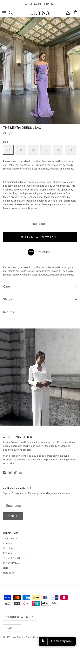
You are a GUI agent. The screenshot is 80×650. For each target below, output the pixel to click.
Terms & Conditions (13, 558)
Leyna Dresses (17, 637)
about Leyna (10, 538)
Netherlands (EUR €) (17, 616)
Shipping (9, 299)
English (9, 628)
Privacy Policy (11, 562)
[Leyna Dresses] (40, 12)
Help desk (8, 572)
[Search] (13, 12)
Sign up (13, 516)
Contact (7, 543)
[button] (40, 252)
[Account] (67, 12)
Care (6, 286)
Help (5, 567)
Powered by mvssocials (36, 637)
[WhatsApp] (20, 472)
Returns (8, 312)
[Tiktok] (15, 472)
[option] (40, 70)
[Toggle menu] (4, 12)
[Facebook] (4, 472)
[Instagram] (10, 472)
